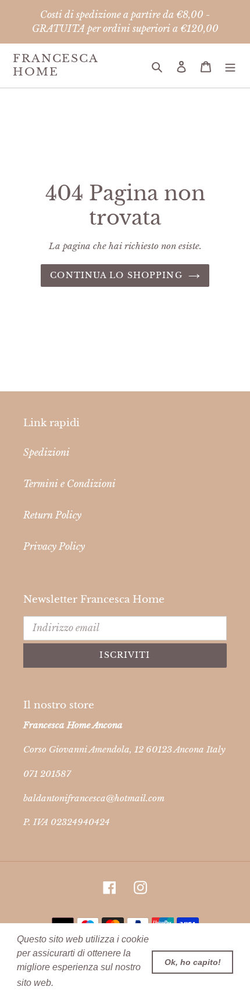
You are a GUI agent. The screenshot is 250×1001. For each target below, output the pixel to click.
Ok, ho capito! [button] (193, 962)
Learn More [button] (81, 983)
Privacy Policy (54, 546)
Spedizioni (46, 452)
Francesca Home (55, 65)
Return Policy (52, 515)
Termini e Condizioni (69, 483)
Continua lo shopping (116, 275)
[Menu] (230, 65)
